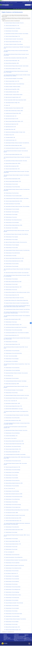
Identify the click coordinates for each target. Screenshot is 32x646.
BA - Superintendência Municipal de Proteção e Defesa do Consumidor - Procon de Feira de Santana (16, 55)
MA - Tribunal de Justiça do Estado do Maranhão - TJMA (12, 181)
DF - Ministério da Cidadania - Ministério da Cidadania (12, 86)
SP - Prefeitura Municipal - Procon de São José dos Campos (13, 613)
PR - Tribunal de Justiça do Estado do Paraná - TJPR (12, 344)
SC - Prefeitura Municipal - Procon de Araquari (11, 538)
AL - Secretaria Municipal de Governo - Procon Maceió (12, 28)
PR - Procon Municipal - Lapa (8, 375)
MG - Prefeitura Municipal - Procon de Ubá (10, 217)
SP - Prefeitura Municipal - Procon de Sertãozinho (11, 581)
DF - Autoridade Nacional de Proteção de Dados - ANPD (12, 113)
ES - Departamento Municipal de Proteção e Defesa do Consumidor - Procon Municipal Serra (17, 157)
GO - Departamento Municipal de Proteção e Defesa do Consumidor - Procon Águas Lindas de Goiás (16, 172)
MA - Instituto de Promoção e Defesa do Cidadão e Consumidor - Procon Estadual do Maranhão (16, 175)
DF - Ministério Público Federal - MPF (9, 129)
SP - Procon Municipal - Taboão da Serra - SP (11, 573)
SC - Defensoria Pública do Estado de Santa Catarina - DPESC (13, 529)
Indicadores (29, 8)
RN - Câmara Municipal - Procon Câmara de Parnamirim (12, 446)
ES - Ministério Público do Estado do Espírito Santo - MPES (13, 145)
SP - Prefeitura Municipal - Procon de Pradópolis (11, 621)
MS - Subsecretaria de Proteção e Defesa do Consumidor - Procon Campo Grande (16, 272)
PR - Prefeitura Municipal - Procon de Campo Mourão (12, 370)
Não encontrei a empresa (7, 637)
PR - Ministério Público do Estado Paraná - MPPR (11, 383)
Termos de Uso (27, 637)
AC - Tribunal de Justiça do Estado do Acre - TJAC (11, 25)
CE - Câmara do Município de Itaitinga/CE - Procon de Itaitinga (13, 78)
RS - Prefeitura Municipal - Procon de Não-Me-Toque (12, 499)
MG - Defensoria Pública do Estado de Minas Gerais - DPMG (13, 225)
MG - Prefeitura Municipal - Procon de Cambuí (11, 247)
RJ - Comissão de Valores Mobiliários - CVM (10, 435)
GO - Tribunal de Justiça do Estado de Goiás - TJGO (12, 168)
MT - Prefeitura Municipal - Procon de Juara (10, 289)
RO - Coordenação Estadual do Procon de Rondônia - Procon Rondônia (14, 454)
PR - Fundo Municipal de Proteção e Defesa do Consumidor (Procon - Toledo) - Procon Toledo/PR (17, 364)
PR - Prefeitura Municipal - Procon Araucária (10, 341)
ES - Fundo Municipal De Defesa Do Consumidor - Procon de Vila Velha (15, 148)
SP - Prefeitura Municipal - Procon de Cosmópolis (11, 608)
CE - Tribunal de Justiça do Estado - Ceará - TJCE (11, 81)
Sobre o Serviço (18, 8)
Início (14, 8)
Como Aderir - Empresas (7, 638)
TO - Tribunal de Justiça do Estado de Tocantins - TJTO (12, 629)
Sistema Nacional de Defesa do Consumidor (20, 638)
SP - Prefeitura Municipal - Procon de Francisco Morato (12, 586)
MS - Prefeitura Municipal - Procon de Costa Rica (11, 263)
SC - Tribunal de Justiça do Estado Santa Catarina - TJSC (12, 520)
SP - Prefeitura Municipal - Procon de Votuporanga (11, 592)
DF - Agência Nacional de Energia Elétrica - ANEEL (11, 89)
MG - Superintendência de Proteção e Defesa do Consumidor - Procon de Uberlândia (16, 206)
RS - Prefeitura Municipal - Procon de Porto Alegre (11, 491)
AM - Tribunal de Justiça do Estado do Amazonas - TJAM (12, 41)
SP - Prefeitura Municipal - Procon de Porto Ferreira (11, 554)
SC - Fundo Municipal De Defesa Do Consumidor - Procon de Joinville (14, 515)
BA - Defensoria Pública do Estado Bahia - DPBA (11, 63)
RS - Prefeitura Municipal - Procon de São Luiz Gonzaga (12, 504)
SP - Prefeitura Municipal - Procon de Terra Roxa (11, 570)
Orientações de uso (27, 638)
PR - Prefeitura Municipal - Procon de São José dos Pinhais (13, 353)
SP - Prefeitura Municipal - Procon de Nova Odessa (11, 616)
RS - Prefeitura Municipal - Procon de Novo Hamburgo (12, 469)
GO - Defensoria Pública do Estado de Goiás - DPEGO (12, 163)
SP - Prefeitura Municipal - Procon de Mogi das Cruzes (12, 589)
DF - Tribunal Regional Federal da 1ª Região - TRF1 (12, 102)
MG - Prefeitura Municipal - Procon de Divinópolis (11, 222)
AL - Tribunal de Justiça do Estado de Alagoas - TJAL (12, 36)
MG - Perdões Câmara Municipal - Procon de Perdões (12, 203)
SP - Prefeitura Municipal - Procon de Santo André (11, 578)
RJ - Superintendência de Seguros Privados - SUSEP (12, 403)
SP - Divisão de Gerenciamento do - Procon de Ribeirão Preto (13, 557)
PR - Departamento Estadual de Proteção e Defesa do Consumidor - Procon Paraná (16, 395)
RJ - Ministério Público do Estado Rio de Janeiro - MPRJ (12, 420)
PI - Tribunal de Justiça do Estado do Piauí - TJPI (11, 335)
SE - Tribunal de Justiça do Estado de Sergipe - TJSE (12, 541)
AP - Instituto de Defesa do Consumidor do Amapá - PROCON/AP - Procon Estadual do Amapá (17, 47)
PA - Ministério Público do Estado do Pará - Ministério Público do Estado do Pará (16, 300)
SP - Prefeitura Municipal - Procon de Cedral (10, 546)
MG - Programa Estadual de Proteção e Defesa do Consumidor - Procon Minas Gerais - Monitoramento (17, 190)
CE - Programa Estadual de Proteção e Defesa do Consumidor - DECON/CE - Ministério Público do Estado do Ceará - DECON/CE (17, 75)
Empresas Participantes (24, 8)
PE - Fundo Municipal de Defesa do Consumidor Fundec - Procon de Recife (15, 327)
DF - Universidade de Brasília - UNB (9, 137)
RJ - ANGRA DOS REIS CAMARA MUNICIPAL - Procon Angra (13, 408)
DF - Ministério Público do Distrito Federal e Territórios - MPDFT (13, 110)
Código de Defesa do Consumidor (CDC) (19, 640)
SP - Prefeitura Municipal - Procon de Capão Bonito (11, 562)
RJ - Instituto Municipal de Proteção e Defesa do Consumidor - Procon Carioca (15, 430)
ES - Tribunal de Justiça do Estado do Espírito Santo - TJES (13, 154)
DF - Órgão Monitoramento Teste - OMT (10, 126)
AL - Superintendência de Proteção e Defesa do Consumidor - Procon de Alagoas (16, 33)
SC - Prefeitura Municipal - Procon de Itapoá (10, 532)
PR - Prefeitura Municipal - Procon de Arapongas (11, 358)
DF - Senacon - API (7, 105)
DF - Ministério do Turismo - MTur (9, 134)
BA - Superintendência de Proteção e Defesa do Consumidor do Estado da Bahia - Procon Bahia (16, 51)
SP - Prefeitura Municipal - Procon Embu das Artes (11, 597)
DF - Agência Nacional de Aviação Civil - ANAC (11, 118)
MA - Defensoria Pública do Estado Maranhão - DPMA (12, 178)
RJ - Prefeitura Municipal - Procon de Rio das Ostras (12, 417)
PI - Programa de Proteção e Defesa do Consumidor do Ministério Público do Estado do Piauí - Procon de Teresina (17, 338)
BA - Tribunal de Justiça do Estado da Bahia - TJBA (11, 60)
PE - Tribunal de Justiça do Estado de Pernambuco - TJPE (12, 324)
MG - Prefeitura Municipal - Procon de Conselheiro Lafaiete (13, 195)
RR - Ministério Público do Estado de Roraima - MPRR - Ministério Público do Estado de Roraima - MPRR (17, 457)
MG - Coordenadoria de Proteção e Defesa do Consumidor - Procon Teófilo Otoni (16, 234)
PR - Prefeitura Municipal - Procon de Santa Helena (11, 367)
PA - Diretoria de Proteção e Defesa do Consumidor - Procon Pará (14, 297)
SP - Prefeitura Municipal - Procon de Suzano (11, 584)
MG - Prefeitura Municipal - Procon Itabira (10, 255)
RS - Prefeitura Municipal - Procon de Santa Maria (11, 485)
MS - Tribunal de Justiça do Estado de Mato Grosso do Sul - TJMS (14, 258)
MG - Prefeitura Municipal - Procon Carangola (11, 239)
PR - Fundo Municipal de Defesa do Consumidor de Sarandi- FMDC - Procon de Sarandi (16, 347)
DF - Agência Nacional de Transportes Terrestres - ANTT (12, 97)
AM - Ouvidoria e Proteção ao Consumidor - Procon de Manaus (13, 44)
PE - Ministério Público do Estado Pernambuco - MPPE (12, 319)
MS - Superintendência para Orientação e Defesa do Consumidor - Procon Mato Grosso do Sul (17, 269)
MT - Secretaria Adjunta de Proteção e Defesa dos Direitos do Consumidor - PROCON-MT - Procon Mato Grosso (17, 276)
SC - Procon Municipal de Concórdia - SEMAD (11, 512)
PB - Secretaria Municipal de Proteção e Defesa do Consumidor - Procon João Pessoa (17, 309)
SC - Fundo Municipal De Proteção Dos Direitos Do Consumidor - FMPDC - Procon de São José (17, 535)
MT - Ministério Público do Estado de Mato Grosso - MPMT (12, 281)
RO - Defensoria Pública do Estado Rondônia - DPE (12, 451)
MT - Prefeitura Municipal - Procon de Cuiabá (10, 284)
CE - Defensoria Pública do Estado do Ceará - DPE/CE (12, 68)
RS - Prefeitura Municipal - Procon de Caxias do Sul (11, 480)
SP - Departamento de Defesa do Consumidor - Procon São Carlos (14, 565)
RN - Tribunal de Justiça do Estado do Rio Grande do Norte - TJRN (14, 443)
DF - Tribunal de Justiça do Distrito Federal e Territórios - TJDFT (13, 121)
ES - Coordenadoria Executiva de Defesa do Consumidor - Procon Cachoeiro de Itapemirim (16, 151)
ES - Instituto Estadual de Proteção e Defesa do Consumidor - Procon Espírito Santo (16, 142)
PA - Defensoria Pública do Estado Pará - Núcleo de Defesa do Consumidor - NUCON (17, 292)
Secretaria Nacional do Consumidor (19, 637)
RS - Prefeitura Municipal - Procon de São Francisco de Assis (13, 496)
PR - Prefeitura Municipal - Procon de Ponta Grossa (11, 350)
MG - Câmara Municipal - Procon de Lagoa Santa (11, 211)
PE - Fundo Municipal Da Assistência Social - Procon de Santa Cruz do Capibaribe (16, 332)
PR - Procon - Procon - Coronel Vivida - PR (10, 400)
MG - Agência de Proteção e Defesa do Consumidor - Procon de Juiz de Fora (15, 242)
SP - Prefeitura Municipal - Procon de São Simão (11, 605)
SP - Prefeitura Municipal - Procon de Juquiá (10, 549)
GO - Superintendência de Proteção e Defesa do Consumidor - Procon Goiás (15, 160)
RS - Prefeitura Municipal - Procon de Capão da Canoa (12, 507)
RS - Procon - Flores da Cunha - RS (9, 488)
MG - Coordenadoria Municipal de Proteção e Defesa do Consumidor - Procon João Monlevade (16, 231)
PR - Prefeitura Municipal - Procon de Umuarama (11, 378)
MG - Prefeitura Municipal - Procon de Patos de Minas (12, 186)
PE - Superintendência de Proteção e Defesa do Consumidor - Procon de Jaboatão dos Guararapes (17, 316)
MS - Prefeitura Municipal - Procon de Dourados (11, 266)
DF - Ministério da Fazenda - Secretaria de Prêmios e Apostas (13, 94)
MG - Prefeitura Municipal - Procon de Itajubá (10, 214)
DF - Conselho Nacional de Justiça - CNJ (10, 140)
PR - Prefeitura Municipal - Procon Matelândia (11, 361)
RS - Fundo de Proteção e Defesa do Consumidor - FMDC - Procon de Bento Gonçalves (15, 464)
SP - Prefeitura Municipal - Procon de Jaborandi (11, 600)
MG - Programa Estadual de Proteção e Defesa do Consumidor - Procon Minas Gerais (16, 250)
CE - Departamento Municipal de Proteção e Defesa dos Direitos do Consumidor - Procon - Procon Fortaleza (16, 72)
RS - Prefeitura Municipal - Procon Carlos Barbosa (11, 472)
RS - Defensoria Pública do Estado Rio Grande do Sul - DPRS (13, 483)
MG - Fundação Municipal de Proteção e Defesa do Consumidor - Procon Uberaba (16, 198)
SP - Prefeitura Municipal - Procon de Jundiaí (10, 624)
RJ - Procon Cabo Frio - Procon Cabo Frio (10, 438)
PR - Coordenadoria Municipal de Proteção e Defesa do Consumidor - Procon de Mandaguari (16, 387)
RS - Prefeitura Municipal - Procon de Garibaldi (11, 477)
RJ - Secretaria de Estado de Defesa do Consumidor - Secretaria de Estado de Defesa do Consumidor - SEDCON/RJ (17, 423)
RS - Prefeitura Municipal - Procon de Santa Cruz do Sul (12, 460)
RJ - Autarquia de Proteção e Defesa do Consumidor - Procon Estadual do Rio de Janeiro (16, 412)
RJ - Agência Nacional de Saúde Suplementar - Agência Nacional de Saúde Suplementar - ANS (15, 427)
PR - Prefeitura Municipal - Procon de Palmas (11, 392)
